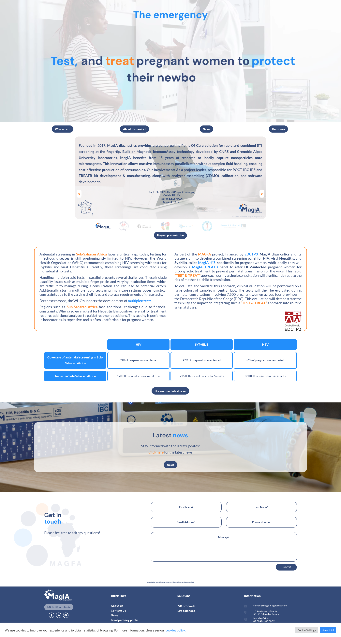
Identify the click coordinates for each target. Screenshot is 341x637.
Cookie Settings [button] (307, 630)
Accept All (328, 630)
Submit (286, 567)
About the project (134, 129)
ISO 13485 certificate (59, 607)
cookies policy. (176, 630)
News (206, 129)
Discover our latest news (170, 391)
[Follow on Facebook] (51, 615)
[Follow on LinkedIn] (58, 615)
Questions (278, 129)
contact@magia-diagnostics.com (270, 605)
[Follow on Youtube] (65, 615)
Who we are (62, 129)
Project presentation (170, 235)
